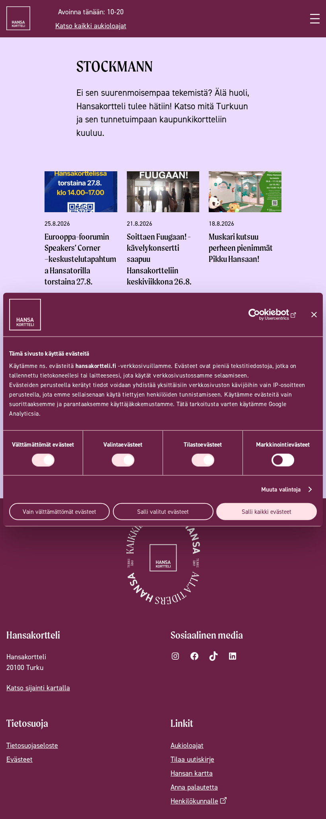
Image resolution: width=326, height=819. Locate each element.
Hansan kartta (192, 773)
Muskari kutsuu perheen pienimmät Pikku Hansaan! (241, 248)
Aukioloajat (187, 745)
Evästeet (19, 759)
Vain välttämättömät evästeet (59, 511)
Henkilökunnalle (194, 801)
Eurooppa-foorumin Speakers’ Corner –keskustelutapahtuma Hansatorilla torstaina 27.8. (80, 259)
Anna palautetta (194, 787)
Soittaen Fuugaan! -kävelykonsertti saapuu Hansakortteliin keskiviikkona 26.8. (159, 259)
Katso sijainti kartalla (38, 687)
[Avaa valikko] (315, 18)
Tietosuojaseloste (32, 745)
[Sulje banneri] (314, 314)
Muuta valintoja (281, 489)
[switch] (123, 459)
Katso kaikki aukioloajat (90, 25)
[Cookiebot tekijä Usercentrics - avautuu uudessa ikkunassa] (262, 314)
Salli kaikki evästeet (266, 511)
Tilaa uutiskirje (192, 759)
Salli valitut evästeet (163, 511)
